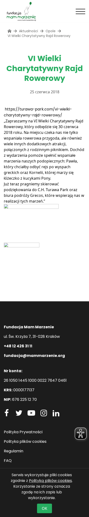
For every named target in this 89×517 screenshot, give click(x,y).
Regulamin (13, 451)
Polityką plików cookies (50, 480)
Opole (51, 31)
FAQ (8, 460)
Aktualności (28, 31)
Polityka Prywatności (23, 432)
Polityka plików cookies (25, 441)
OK (44, 508)
